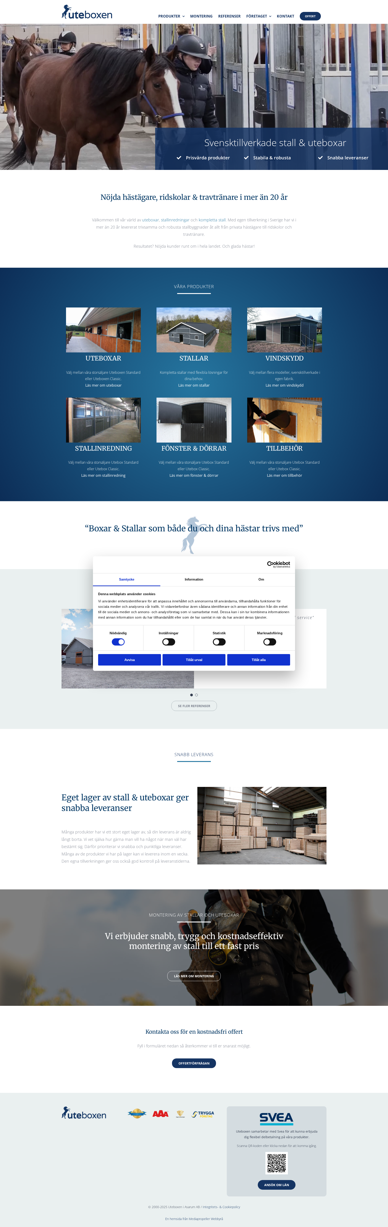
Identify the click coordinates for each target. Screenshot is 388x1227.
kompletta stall (212, 220)
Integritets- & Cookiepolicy (221, 1207)
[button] (191, 695)
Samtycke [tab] (126, 579)
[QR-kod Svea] (276, 1153)
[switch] (168, 642)
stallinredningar (175, 220)
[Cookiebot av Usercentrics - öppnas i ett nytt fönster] (270, 564)
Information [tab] (194, 579)
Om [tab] (261, 579)
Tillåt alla (259, 660)
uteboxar (150, 220)
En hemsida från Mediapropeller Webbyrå (194, 1219)
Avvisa (129, 660)
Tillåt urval (194, 660)
